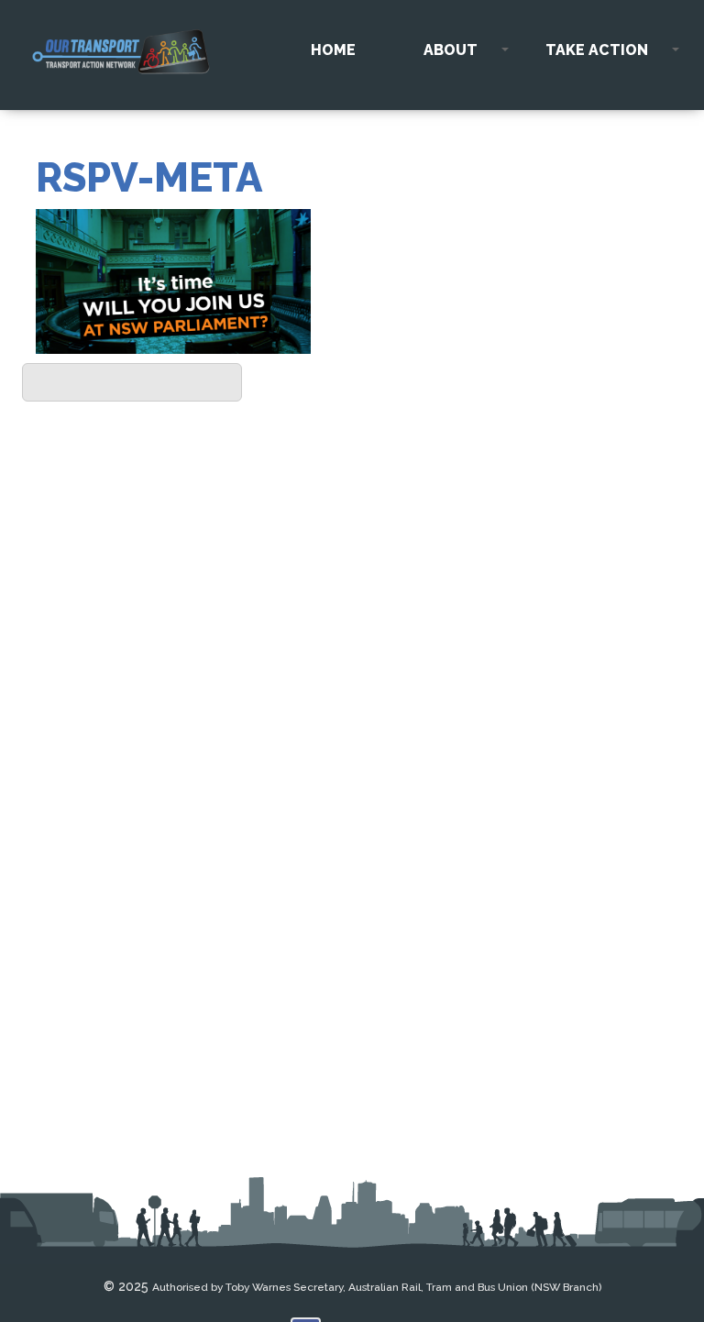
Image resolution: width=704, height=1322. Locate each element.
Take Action (596, 50)
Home (333, 50)
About (451, 50)
